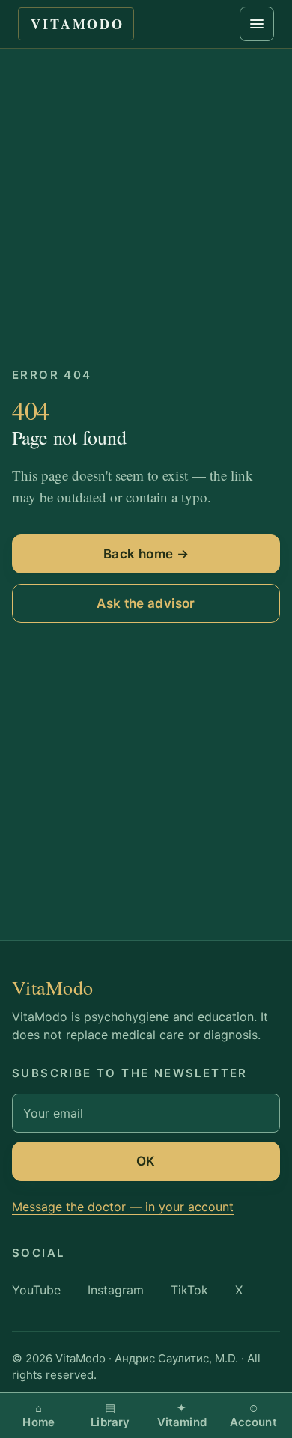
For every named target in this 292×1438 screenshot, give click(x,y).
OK (146, 1161)
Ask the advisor (146, 603)
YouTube (36, 1289)
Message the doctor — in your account (123, 1206)
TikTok (189, 1289)
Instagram (116, 1289)
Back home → (146, 553)
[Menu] (257, 24)
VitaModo (77, 24)
